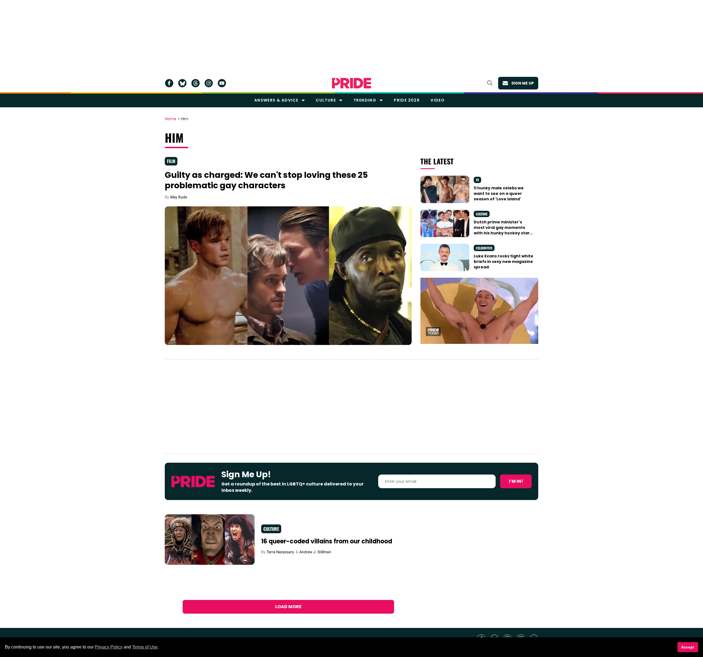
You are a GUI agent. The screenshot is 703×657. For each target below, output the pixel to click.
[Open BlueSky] (182, 83)
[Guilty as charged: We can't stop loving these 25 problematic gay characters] (288, 275)
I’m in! (516, 481)
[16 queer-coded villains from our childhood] (210, 539)
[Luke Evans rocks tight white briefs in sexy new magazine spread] (444, 257)
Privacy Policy (108, 647)
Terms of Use (145, 647)
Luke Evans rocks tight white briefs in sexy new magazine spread (503, 261)
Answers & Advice (276, 100)
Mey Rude (178, 197)
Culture (326, 100)
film (171, 161)
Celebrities (484, 248)
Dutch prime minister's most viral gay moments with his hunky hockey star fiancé (502, 230)
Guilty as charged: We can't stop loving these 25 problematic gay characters (266, 180)
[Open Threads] (195, 83)
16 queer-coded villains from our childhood (326, 541)
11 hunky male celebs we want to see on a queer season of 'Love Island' (499, 193)
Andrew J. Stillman (315, 552)
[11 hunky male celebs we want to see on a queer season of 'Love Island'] (444, 189)
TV (477, 180)
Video (438, 100)
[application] (479, 311)
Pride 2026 (407, 100)
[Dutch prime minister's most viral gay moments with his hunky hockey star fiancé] (444, 223)
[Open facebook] (169, 83)
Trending (364, 100)
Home (170, 119)
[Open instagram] (208, 83)
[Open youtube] (221, 83)
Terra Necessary (280, 552)
